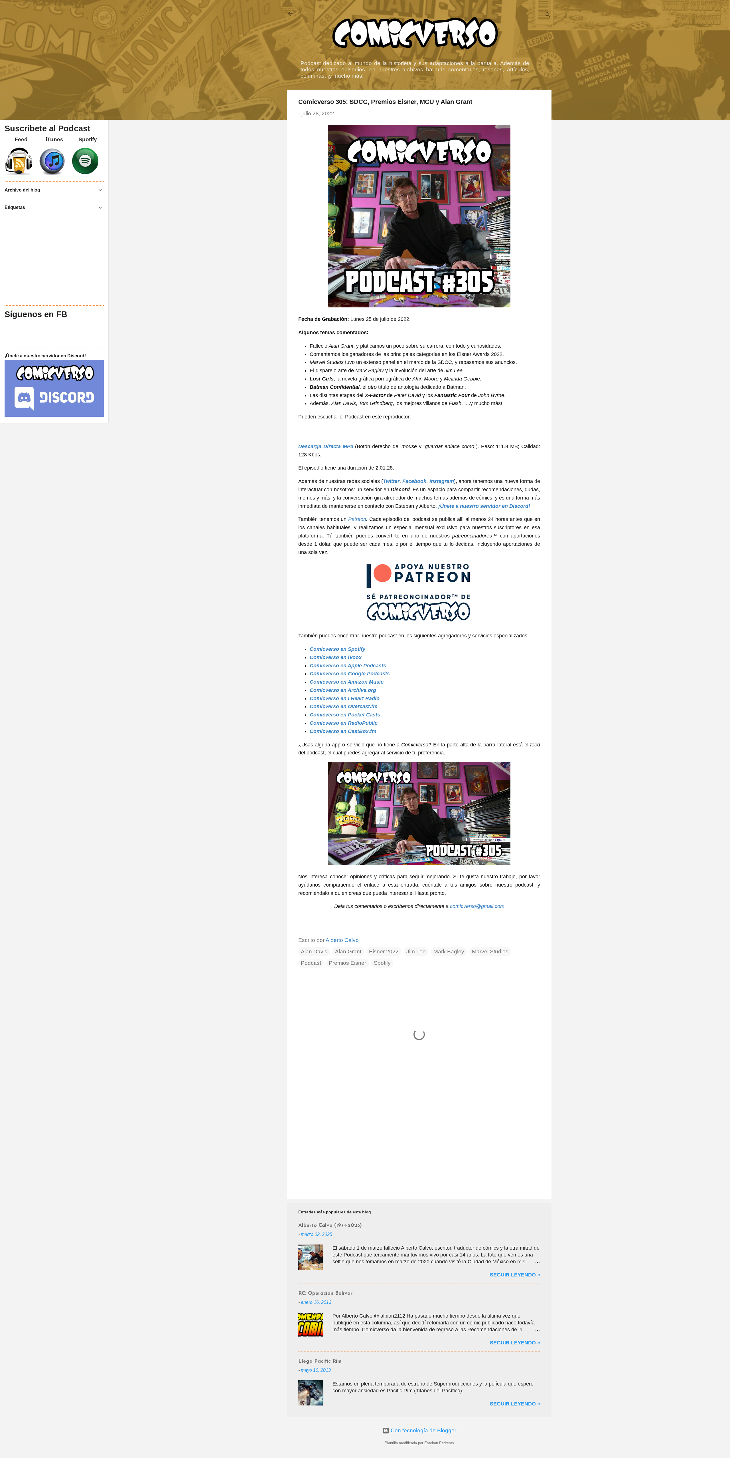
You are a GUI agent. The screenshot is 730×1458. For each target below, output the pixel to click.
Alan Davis (314, 951)
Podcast (311, 963)
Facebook (414, 481)
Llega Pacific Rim (320, 1361)
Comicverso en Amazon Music (347, 682)
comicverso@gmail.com (477, 906)
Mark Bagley (448, 951)
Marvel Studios (490, 951)
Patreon (357, 519)
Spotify (382, 963)
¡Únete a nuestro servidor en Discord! (484, 506)
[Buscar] (548, 15)
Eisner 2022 (384, 951)
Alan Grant (348, 951)
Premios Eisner (347, 963)
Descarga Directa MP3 (325, 446)
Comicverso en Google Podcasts (350, 673)
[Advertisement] (419, 1146)
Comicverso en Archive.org (343, 690)
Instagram (441, 481)
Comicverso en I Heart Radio (345, 698)
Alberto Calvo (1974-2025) (330, 1225)
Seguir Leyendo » (515, 1275)
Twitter (391, 481)
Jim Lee (416, 951)
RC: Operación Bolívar (325, 1293)
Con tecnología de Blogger (422, 1430)
